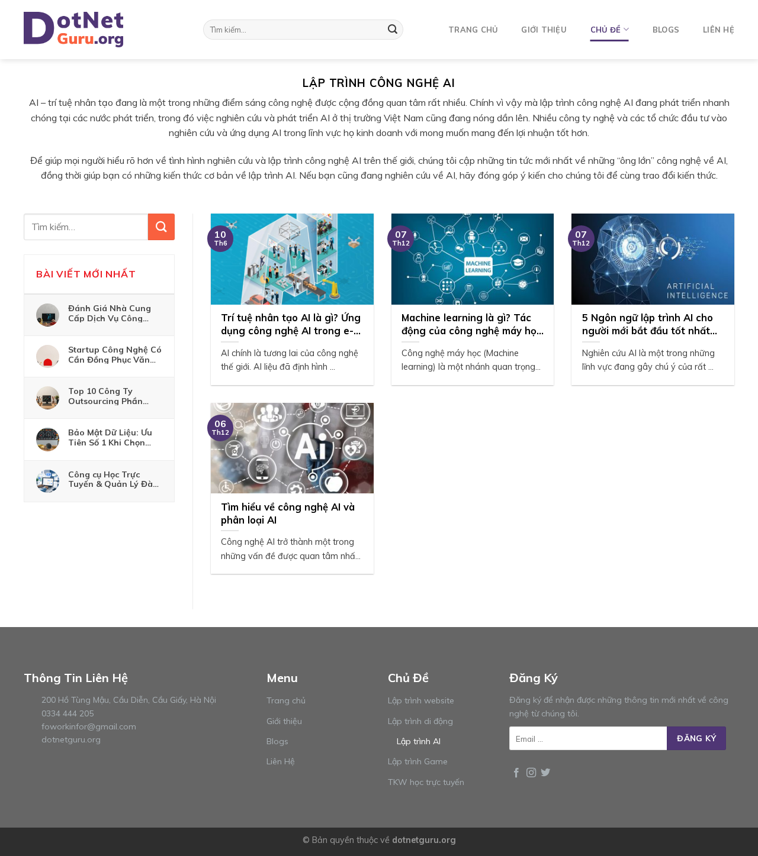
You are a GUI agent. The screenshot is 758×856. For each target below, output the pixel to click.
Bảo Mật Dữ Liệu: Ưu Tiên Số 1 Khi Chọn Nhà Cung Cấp (110, 437)
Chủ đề (605, 29)
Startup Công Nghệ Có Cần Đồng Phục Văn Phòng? (115, 354)
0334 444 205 (67, 713)
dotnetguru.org (71, 739)
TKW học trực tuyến (426, 782)
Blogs (666, 29)
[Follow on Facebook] (516, 773)
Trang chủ (472, 29)
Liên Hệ (280, 761)
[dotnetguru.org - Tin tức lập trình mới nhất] (83, 29)
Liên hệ (718, 29)
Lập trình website (421, 700)
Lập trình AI (419, 741)
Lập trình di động (420, 721)
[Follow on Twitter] (545, 773)
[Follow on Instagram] (531, 773)
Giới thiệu (544, 29)
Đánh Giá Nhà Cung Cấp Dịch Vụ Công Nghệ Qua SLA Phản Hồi (110, 312)
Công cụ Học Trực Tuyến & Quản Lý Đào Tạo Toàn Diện (113, 479)
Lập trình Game (418, 761)
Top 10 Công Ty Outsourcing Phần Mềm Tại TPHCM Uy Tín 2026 (108, 395)
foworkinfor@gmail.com (88, 726)
